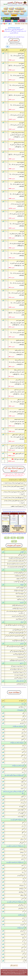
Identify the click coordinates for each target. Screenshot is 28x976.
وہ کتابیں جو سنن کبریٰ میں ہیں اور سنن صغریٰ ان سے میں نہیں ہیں (14, 637)
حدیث (23, 704)
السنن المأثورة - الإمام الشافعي (18, 435)
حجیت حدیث (7, 538)
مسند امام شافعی (20, 399)
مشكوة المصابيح (21, 221)
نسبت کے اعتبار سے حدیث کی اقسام (18, 726)
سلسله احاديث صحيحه (19, 419)
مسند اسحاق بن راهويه (19, 350)
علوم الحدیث (13, 538)
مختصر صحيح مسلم (20, 310)
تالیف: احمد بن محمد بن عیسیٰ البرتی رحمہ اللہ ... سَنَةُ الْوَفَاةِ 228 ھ (17, 373)
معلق (23, 823)
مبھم (23, 912)
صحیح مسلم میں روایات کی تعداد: (19, 576)
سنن (23, 941)
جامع (23, 938)
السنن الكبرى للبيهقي (19, 453)
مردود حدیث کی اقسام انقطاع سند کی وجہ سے (17, 820)
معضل (23, 830)
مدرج (23, 872)
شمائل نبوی (22, 723)
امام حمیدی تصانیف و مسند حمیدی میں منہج (17, 666)
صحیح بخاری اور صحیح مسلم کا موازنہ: (19, 582)
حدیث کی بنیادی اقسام (20, 710)
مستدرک (22, 951)
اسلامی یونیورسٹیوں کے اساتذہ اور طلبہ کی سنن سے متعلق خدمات (15, 647)
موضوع (22, 859)
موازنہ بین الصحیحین (21, 555)
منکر (23, 882)
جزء (23, 961)
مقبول (23, 769)
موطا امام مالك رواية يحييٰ (19, 142)
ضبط (23, 921)
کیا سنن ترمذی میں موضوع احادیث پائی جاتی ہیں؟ (17, 660)
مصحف (22, 866)
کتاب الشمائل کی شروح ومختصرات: (18, 654)
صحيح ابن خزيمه (20, 162)
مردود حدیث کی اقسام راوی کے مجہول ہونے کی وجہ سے (15, 902)
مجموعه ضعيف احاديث (19, 429)
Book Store (17, 23)
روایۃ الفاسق (22, 853)
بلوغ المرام (22, 231)
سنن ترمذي (21, 103)
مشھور (23, 753)
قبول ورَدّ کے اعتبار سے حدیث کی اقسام (18, 766)
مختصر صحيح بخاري (20, 301)
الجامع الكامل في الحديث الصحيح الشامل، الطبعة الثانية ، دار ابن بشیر (17, 447)
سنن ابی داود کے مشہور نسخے (20, 594)
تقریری (22, 720)
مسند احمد (22, 113)
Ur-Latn (23, 23)
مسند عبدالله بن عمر (20, 380)
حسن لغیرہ (22, 788)
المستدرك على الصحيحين (19, 182)
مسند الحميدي (21, 330)
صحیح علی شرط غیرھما (21, 817)
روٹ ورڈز (22, 37)
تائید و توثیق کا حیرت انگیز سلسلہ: (19, 573)
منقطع (23, 833)
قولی (23, 713)
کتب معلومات (14, 541)
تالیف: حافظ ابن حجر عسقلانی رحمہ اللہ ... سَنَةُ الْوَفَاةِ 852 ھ (17, 235)
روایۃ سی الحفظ (22, 886)
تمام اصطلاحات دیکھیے (14, 966)
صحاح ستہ (22, 934)
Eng (26, 23)
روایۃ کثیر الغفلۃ (21, 889)
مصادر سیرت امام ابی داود (20, 597)
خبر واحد (22, 749)
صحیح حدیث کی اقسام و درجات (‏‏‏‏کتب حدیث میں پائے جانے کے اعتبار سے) (13, 793)
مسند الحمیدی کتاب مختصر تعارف (19, 678)
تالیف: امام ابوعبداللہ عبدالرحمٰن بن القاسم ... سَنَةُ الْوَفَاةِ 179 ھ (17, 136)
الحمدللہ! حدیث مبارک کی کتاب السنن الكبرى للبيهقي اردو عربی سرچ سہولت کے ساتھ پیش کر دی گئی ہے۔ (15, 32)
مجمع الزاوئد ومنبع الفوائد (19, 459)
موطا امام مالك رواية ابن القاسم (18, 132)
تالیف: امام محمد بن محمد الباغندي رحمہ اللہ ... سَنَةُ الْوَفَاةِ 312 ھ (17, 393)
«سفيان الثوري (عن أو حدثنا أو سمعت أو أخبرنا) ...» (13, 483)
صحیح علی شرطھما (21, 807)
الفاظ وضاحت (18, 37)
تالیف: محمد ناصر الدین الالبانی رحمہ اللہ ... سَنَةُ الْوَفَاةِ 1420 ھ (17, 264)
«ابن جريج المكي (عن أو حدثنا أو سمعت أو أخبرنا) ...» (13, 497)
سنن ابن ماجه (21, 83)
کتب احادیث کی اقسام (20, 928)
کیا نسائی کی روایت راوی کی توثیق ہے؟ (18, 641)
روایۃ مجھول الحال (21, 908)
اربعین (23, 958)
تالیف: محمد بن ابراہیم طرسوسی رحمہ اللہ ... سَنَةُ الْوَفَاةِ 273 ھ (17, 383)
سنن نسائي (22, 93)
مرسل (23, 826)
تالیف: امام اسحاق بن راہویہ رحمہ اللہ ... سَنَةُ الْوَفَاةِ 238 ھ (16, 353)
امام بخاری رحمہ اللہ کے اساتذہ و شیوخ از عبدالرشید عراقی (15, 564)
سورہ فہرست (14, 37)
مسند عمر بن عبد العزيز (19, 390)
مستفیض (22, 756)
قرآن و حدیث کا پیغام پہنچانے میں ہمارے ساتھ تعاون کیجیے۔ (14, 29)
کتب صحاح (22, 931)
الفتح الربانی (21, 123)
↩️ (1, 23)
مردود (23, 772)
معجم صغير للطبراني (20, 340)
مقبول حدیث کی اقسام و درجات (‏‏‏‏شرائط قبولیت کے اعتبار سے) (14, 775)
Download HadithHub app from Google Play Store (14, 533)
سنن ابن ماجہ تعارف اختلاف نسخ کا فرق (18, 605)
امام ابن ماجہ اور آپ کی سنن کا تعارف (18, 608)
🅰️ (4, 23)
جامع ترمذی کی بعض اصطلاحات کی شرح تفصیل (17, 651)
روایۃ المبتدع (22, 849)
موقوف (22, 736)
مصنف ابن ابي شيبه (20, 202)
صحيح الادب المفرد (20, 261)
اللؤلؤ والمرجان (21, 241)
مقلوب (22, 869)
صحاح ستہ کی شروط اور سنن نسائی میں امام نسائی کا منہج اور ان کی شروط (15, 626)
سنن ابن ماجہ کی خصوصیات (20, 619)
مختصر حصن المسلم (20, 320)
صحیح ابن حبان (21, 172)
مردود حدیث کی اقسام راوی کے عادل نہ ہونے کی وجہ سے (15, 846)
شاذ (23, 879)
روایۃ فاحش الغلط (21, 892)
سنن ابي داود (21, 73)
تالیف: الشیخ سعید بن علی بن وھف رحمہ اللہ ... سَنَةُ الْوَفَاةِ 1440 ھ (17, 324)
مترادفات (5, 37)
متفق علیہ (22, 797)
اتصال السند (22, 925)
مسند (23, 944)
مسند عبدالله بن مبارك (19, 360)
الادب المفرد (21, 251)
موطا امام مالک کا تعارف (20, 684)
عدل (23, 918)
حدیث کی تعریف (21, 707)
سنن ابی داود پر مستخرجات (20, 588)
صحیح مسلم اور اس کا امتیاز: (20, 579)
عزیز (23, 759)
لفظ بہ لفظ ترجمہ (9, 37)
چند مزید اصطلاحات (21, 915)
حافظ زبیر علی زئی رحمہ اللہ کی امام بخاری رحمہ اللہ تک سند (16, 561)
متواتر (23, 746)
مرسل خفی (22, 840)
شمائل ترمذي (21, 271)
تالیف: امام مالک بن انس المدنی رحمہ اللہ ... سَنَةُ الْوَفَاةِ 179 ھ (17, 146)
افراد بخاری (22, 800)
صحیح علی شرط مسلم (21, 813)
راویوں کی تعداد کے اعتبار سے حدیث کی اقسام (17, 743)
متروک (23, 856)
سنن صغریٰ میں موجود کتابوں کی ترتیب (18, 630)
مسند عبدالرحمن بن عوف (19, 370)
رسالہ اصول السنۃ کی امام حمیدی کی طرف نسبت (17, 669)
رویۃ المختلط (22, 895)
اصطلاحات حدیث (20, 538)
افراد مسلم (22, 803)
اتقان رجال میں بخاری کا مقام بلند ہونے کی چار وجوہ (16, 558)
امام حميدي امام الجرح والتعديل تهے (18, 672)
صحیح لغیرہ (22, 782)
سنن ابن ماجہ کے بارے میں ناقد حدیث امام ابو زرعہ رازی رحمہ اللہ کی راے (15, 612)
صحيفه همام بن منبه (20, 281)
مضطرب (22, 899)
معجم (23, 954)
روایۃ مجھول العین (21, 905)
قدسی (23, 730)
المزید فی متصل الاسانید (20, 876)
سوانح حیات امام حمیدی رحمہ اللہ (19, 675)
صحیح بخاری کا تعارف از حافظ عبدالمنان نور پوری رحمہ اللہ (15, 567)
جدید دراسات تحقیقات (20, 600)
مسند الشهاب (21, 409)
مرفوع (23, 733)
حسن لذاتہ (22, 785)
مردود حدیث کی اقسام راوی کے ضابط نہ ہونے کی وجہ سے (15, 862)
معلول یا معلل (22, 843)
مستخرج (22, 948)
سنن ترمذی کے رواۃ (21, 657)
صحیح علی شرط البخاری (21, 810)
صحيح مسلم (21, 63)
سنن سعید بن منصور (20, 212)
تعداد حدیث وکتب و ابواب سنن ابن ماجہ (18, 616)
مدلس (23, 836)
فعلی (23, 717)
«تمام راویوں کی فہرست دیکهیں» (17, 506)
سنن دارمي (22, 152)
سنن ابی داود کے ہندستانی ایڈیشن (19, 591)
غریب (23, 763)
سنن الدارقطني (21, 192)
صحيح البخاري (21, 53)
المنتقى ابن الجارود (20, 291)
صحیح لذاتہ (22, 779)
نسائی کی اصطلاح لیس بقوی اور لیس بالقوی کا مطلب (16, 633)
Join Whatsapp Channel (14, 27)
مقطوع (22, 740)
